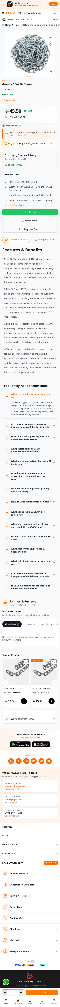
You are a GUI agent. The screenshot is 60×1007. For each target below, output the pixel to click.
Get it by (12, 692)
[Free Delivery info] (25, 165)
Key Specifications (46, 239)
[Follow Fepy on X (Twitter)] (19, 761)
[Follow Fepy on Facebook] (11, 761)
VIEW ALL (50, 863)
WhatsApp (32, 212)
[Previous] (6, 683)
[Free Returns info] (20, 126)
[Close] (3, 4)
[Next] (54, 683)
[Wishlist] (50, 37)
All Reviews (11, 624)
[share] (50, 44)
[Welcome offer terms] (25, 135)
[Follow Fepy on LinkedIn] (34, 761)
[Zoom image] (51, 72)
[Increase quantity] (21, 992)
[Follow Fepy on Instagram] (26, 761)
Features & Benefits (18, 239)
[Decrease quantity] (4, 992)
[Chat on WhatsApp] (6, 982)
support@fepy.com (15, 786)
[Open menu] (3, 13)
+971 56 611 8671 (14, 813)
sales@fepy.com (13, 799)
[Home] (10, 13)
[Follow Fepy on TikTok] (41, 761)
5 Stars (30, 624)
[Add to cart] (24, 701)
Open (53, 4)
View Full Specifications (16, 205)
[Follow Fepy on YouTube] (49, 761)
